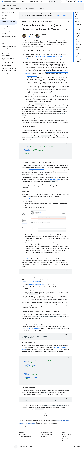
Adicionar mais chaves (54, 179)
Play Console (32, 199)
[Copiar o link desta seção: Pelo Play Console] (32, 191)
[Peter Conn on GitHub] (30, 37)
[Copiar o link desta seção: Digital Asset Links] (36, 126)
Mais (41, 1)
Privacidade (30, 446)
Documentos (23, 1)
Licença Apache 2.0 (55, 422)
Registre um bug (22, 434)
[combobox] (55, 1)
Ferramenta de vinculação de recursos (31, 281)
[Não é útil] (68, 21)
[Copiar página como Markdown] (64, 29)
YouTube (64, 436)
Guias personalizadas (16, 8)
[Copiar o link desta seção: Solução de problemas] (36, 388)
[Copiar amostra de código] (68, 144)
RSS (63, 440)
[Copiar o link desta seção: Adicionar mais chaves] (36, 343)
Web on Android (11, 6)
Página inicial (24, 21)
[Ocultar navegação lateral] (16, 446)
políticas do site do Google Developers (27, 423)
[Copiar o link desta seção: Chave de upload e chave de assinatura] (51, 50)
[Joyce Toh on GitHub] (41, 37)
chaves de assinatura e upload (36, 169)
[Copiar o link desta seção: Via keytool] (29, 256)
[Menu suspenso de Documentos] (27, 1)
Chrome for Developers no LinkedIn (69, 438)
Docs (3, 6)
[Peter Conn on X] (28, 37)
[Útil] (66, 21)
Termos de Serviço (23, 446)
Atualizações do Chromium (46, 434)
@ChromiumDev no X (66, 434)
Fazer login (79, 1)
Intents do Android (42, 8)
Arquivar (42, 438)
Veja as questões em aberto (25, 436)
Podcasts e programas (45, 440)
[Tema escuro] (66, 144)
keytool (24, 258)
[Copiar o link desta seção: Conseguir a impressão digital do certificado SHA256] (55, 162)
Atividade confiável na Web (29, 8)
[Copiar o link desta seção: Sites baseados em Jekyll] (35, 322)
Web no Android (5, 8)
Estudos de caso (34, 1)
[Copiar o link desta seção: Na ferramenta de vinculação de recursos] (43, 277)
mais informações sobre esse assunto (31, 328)
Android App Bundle (32, 76)
